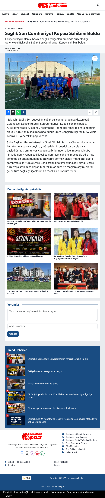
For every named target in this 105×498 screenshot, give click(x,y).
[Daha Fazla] (23, 112)
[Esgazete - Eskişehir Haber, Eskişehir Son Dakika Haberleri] (52, 5)
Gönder (13, 333)
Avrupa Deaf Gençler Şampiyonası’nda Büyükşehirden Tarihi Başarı (70, 257)
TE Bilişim (59, 486)
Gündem (37, 14)
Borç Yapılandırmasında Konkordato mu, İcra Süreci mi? (58, 21)
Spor (15, 14)
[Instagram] (32, 453)
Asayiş (5, 14)
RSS (27, 478)
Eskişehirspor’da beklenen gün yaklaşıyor (25, 256)
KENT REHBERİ (61, 462)
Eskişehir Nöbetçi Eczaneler (78, 434)
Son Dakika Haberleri (75, 449)
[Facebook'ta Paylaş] (8, 112)
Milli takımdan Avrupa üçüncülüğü (68, 221)
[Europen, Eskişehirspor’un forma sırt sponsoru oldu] (76, 276)
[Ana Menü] (6, 5)
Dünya (60, 14)
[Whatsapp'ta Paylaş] (18, 112)
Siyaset (25, 14)
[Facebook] (22, 453)
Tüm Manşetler (72, 446)
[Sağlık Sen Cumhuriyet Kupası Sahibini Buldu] (52, 81)
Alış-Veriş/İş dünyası (88, 14)
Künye (57, 465)
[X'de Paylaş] (13, 112)
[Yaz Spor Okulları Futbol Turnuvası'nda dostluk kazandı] (29, 276)
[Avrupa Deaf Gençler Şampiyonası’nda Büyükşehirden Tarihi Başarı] (76, 241)
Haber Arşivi (71, 452)
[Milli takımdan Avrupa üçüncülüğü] (76, 206)
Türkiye (49, 14)
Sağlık (70, 14)
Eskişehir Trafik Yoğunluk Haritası (81, 440)
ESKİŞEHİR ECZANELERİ (19, 462)
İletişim (11, 465)
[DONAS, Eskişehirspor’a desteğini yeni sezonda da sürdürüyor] (29, 206)
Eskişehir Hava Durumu (76, 437)
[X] (27, 453)
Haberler (10, 29)
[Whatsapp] (42, 453)
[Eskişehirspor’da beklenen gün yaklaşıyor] (29, 241)
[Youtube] (37, 453)
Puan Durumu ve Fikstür (76, 443)
